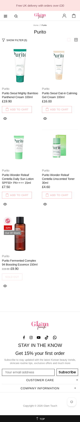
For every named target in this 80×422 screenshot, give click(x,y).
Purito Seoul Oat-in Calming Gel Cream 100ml (59, 95)
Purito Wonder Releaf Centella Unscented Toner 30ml (58, 178)
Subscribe (67, 372)
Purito (5, 88)
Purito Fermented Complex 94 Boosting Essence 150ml (19, 262)
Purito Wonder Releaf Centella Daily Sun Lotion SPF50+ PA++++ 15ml (18, 178)
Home (36, 25)
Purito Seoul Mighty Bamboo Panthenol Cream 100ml (20, 95)
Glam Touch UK (40, 15)
